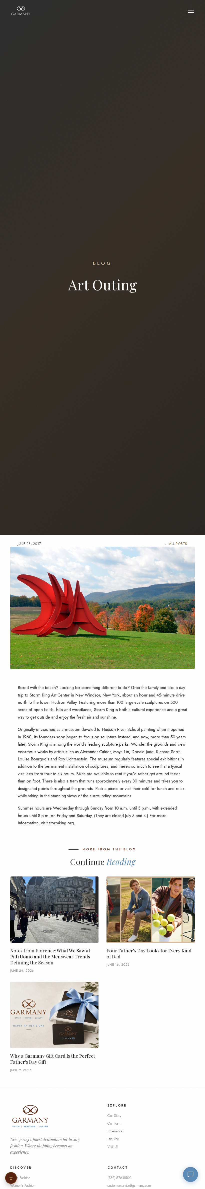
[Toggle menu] (191, 11)
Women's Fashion (22, 1185)
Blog (102, 263)
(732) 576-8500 (120, 1177)
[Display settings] (11, 1178)
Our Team (114, 1123)
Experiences (116, 1131)
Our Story (114, 1115)
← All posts (175, 543)
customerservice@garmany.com (129, 1185)
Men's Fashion (20, 1177)
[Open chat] (190, 1174)
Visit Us (113, 1146)
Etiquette (113, 1138)
